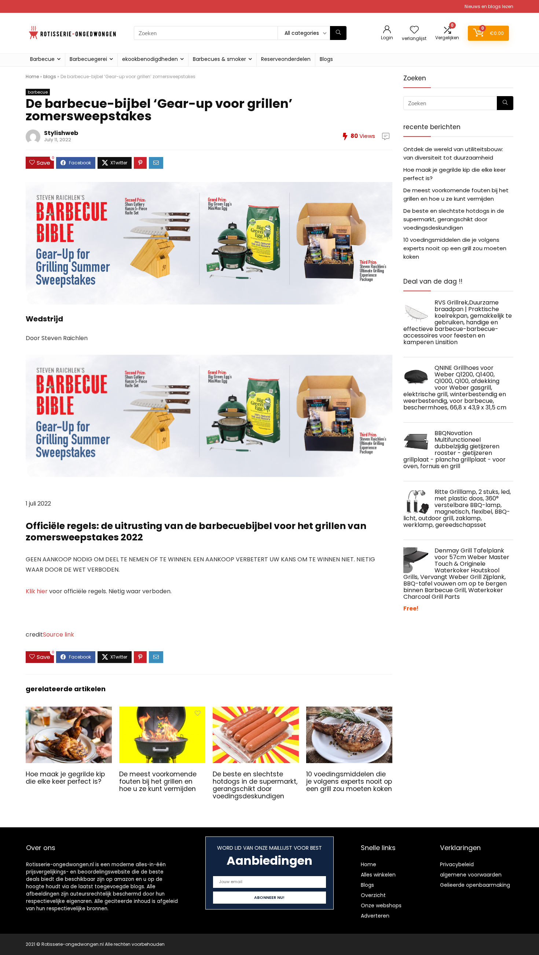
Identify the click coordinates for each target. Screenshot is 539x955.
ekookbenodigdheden (150, 59)
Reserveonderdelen (286, 59)
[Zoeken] (338, 33)
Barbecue (42, 59)
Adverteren (375, 915)
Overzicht (373, 895)
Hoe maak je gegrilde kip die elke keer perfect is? (65, 778)
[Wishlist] (414, 30)
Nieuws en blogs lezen (489, 6)
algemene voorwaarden (471, 874)
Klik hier (37, 591)
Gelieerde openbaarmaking (475, 885)
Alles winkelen (378, 874)
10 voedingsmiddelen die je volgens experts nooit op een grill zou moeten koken (349, 781)
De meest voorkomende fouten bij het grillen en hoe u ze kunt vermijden (158, 781)
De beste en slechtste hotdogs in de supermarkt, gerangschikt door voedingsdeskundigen (255, 785)
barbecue (38, 92)
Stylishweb (61, 133)
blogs (49, 76)
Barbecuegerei (88, 59)
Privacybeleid (457, 864)
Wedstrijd (44, 319)
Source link (58, 634)
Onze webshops (381, 905)
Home (32, 76)
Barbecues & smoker (219, 59)
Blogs (326, 59)
